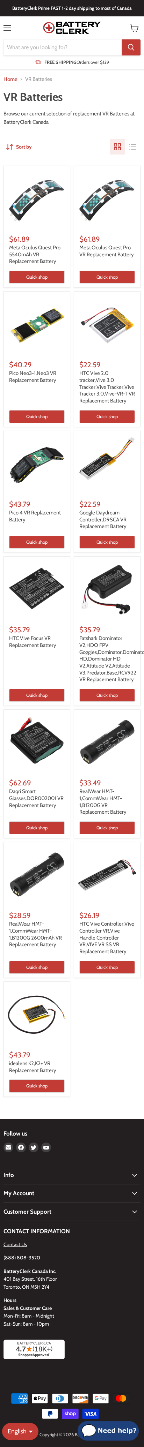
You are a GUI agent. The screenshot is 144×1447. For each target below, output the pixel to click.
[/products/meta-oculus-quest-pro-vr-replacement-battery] (107, 199)
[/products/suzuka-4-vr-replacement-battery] (37, 464)
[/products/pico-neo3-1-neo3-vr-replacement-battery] (37, 324)
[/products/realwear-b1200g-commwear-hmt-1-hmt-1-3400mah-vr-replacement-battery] (107, 743)
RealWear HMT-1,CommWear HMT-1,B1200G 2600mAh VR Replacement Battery (35, 934)
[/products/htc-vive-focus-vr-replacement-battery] (37, 589)
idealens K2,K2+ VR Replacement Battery (32, 1066)
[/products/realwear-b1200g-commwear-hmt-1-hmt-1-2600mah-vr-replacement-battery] (37, 875)
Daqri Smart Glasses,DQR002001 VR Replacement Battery (36, 798)
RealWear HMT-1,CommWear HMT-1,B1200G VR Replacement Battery (103, 801)
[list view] (133, 147)
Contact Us (15, 1244)
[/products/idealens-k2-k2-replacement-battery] (37, 1015)
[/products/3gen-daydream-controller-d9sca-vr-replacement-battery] (107, 464)
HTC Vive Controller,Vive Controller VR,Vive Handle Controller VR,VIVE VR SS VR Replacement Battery (106, 938)
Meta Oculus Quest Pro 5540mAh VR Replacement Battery (34, 254)
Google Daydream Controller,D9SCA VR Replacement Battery (103, 519)
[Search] (131, 47)
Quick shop (37, 277)
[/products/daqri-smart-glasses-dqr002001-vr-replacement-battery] (37, 743)
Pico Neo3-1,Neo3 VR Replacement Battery (32, 376)
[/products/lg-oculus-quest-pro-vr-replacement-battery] (37, 199)
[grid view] (117, 147)
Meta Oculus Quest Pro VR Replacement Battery (106, 251)
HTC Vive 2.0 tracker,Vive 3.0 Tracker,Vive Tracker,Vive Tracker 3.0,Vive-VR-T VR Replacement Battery (107, 387)
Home (10, 79)
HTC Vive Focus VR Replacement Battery (32, 641)
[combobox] (62, 47)
